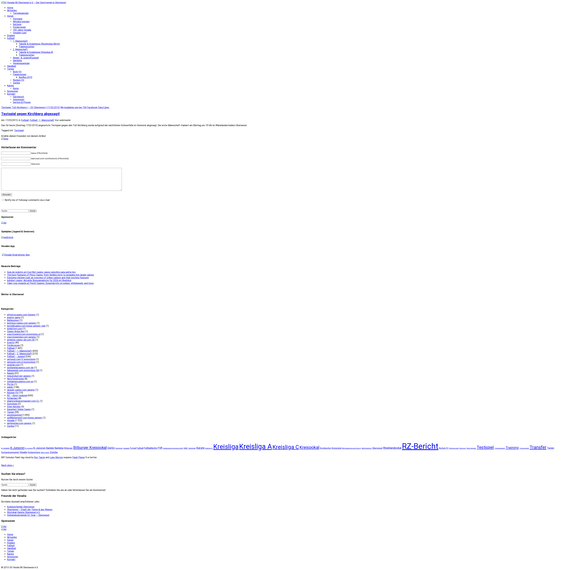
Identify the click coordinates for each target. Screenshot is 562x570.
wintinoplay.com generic (19, 423)
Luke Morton (56, 457)
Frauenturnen (19, 74)
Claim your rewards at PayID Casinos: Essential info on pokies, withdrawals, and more (50, 283)
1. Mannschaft (20, 41)
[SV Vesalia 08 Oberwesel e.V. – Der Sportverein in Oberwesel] (33, 2)
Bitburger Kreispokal (90, 447)
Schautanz (12, 398)
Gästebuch (18, 96)
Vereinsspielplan (21, 63)
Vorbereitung (34, 452)
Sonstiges (12, 403)
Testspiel (19, 130)
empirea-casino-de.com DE (21, 339)
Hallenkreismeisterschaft (173, 448)
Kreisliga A (255, 446)
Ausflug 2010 (25, 77)
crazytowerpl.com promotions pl (23, 334)
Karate (10, 85)
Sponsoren (12, 91)
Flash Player (78, 457)
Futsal (133, 448)
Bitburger (68, 448)
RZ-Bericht (420, 446)
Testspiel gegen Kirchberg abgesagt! (30, 114)
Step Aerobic (14, 406)
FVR (160, 447)
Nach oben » (7, 465)
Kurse (16, 88)
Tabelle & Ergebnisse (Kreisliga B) (36, 52)
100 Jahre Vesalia (22, 30)
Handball (11, 66)
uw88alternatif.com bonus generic (24, 417)
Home (10, 7)
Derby (111, 448)
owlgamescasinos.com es (20, 381)
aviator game (13, 317)
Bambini (50, 448)
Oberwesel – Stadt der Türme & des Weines (29, 509)
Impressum (18, 99)
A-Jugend (5, 448)
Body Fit (17, 71)
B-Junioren (39, 448)
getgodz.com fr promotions (21, 359)
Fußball (10, 38)
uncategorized (14, 415)
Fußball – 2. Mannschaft (19, 353)
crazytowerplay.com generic (21, 337)
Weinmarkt (45, 452)
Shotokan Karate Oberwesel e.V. (23, 512)
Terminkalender (21, 13)
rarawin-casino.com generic (21, 389)
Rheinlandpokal (392, 448)
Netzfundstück (366, 448)
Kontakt (11, 94)
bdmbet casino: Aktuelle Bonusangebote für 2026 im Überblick (39, 280)
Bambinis (17, 60)
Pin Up (10, 384)
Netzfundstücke (15, 378)
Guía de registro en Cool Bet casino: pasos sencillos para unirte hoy (41, 272)
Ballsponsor (13, 320)
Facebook (126, 448)
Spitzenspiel (454, 448)
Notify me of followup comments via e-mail (27, 200)
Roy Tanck (39, 457)
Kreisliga (226, 446)
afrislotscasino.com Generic (21, 314)
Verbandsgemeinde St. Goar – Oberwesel (28, 515)
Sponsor (462, 448)
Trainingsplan (524, 448)
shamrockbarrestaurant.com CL (23, 401)
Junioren (192, 448)
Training (512, 448)
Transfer (538, 447)
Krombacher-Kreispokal (330, 448)
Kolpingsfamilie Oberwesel (20, 506)
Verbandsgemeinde (10, 452)
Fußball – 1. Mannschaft (19, 351)
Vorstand (17, 18)
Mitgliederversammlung (351, 448)
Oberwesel (377, 448)
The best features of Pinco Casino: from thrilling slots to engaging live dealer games (50, 275)
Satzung (17, 24)
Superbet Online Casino (19, 409)
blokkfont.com (14, 328)
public (10, 387)
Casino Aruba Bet (16, 331)
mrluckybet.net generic (19, 376)
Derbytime (118, 448)
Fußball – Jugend (16, 356)
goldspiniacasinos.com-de (20, 367)
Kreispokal (309, 447)
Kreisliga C (286, 447)
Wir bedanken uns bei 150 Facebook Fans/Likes (84, 107)
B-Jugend (29, 448)
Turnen (10, 69)
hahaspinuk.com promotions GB (23, 370)
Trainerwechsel (499, 448)
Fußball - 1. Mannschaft (42, 120)
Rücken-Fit (18, 80)
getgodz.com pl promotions (21, 362)
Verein (10, 16)
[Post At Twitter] (4, 138)
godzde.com (13, 364)
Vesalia (10, 420)
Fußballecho (150, 448)
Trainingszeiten (26, 46)
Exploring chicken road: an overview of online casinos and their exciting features (48, 277)
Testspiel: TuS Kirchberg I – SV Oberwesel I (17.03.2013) (30, 107)
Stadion (11, 35)
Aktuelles (12, 10)
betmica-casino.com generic (21, 323)
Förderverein (19, 27)
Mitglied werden (21, 21)
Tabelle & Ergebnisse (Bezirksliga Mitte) (39, 43)
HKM (186, 448)
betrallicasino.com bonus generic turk (26, 325)
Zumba (16, 82)
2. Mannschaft (20, 49)
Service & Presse (22, 102)
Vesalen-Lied (19, 32)
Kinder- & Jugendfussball (26, 57)
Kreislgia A (209, 448)
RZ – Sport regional (17, 395)
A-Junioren (17, 448)
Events (10, 342)
